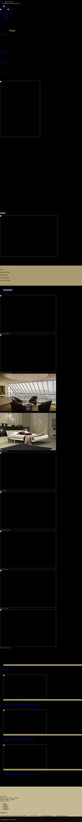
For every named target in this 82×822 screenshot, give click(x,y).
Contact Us (6, 16)
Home (4, 12)
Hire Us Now (3, 34)
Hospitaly (5, 291)
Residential (6, 293)
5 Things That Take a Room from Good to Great (19, 774)
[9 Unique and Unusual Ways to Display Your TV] (24, 733)
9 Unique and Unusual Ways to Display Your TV (19, 739)
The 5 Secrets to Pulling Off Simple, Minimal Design (20, 704)
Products (5, 15)
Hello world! (7, 669)
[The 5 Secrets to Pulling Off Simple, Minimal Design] (24, 698)
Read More (3, 52)
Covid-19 (5, 18)
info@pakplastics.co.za (47, 815)
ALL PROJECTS (7, 290)
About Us (5, 13)
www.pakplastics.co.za (62, 815)
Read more (3, 213)
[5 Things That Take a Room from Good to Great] (24, 768)
